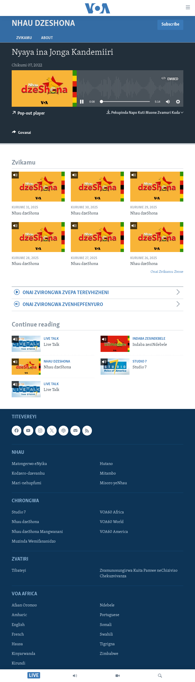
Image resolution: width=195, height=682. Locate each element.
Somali (106, 625)
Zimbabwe (109, 654)
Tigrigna (107, 644)
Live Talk (51, 339)
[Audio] (75, 675)
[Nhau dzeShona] (38, 187)
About (47, 38)
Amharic (19, 615)
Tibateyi (19, 571)
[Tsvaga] (160, 675)
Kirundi (18, 663)
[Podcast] (63, 430)
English (18, 625)
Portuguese (109, 615)
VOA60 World (112, 522)
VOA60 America (114, 532)
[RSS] (87, 430)
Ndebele (107, 605)
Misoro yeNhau (113, 483)
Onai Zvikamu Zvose (167, 272)
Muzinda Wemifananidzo (34, 542)
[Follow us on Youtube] (28, 430)
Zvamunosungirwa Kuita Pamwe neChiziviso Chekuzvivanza (138, 573)
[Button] (21, 134)
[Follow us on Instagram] (40, 430)
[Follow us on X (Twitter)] (52, 430)
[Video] (117, 675)
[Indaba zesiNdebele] (115, 344)
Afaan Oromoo (24, 605)
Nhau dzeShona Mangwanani (37, 532)
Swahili (106, 634)
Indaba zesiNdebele (149, 339)
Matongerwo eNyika (29, 464)
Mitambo (108, 474)
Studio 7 (140, 362)
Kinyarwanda (23, 654)
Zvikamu (24, 38)
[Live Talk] (26, 344)
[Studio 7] (115, 366)
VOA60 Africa (112, 512)
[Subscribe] (75, 430)
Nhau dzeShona (57, 362)
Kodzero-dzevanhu (28, 474)
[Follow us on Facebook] (16, 430)
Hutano (106, 464)
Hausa (17, 644)
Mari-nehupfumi (26, 483)
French (18, 634)
